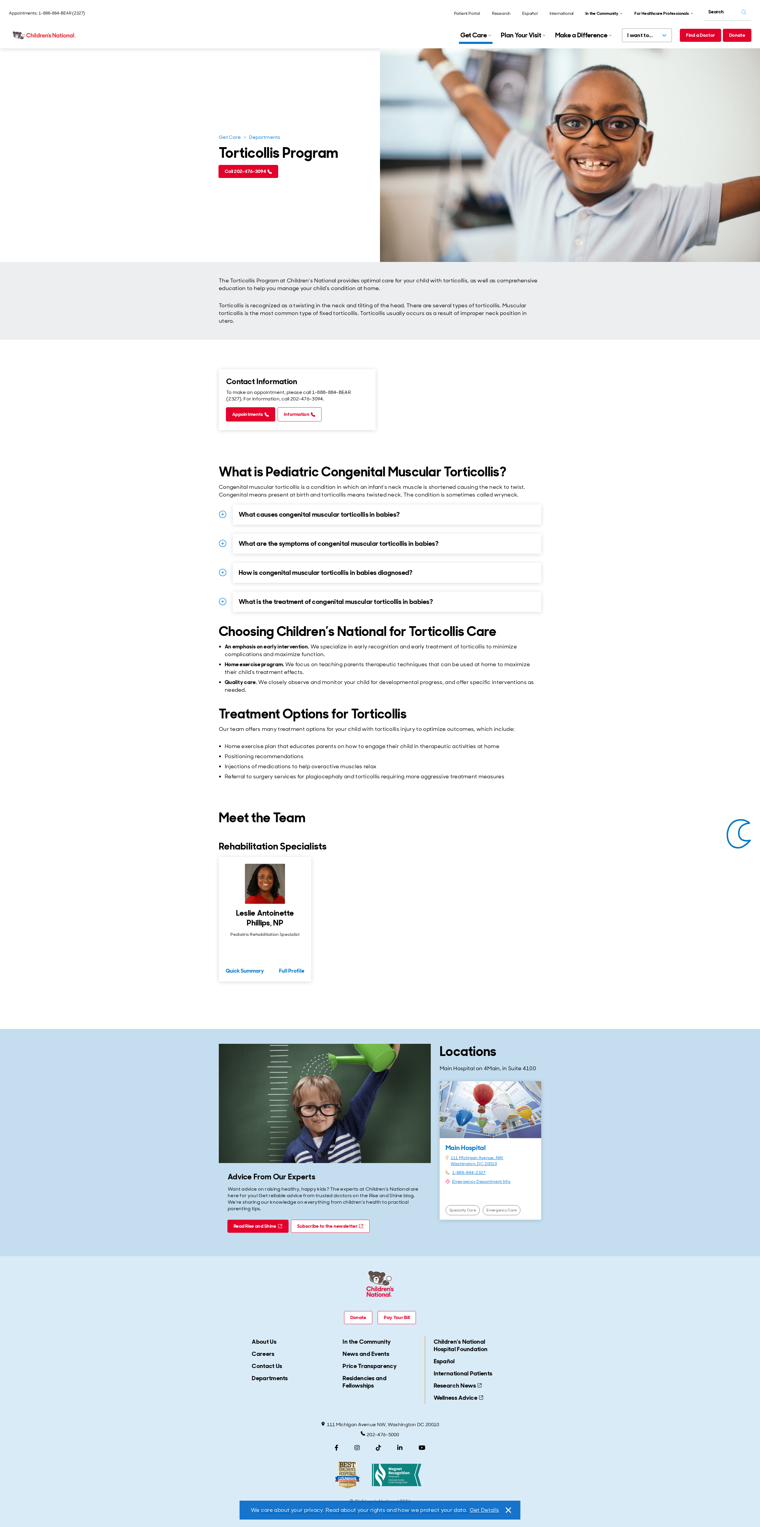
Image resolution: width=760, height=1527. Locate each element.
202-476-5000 (383, 1434)
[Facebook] (336, 1448)
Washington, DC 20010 (474, 1163)
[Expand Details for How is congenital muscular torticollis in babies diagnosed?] (223, 572)
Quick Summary (245, 970)
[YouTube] (422, 1448)
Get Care (230, 137)
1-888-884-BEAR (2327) (62, 13)
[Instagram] (357, 1448)
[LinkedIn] (400, 1448)
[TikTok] (378, 1448)
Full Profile (292, 970)
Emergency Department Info (481, 1181)
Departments (264, 137)
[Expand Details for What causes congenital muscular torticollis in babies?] (223, 514)
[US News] (347, 1475)
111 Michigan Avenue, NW (477, 1157)
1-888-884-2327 (469, 1172)
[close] (508, 1510)
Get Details (484, 1510)
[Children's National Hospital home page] (44, 35)
